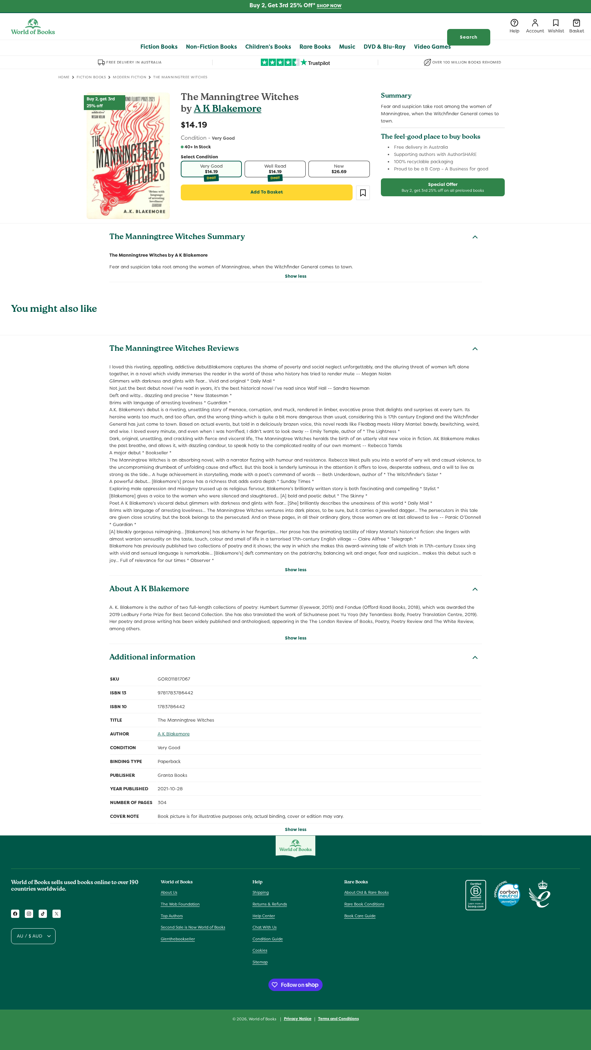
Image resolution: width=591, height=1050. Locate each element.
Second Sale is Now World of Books (193, 927)
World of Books (263, 1019)
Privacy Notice (298, 1019)
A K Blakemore (228, 110)
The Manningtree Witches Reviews (174, 349)
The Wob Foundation (180, 904)
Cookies (260, 950)
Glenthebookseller (178, 939)
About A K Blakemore (149, 590)
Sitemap (260, 962)
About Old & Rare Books (366, 892)
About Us (169, 892)
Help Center (264, 916)
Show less (295, 276)
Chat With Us (265, 927)
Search (468, 37)
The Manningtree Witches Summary (177, 238)
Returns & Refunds (270, 904)
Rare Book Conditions (364, 904)
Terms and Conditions (338, 1019)
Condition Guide (268, 939)
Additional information (152, 658)
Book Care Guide (360, 916)
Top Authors (172, 916)
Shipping (261, 892)
